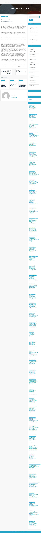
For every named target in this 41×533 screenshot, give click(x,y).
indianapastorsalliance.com (33, 380)
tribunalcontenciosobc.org (33, 285)
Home (33, 2)
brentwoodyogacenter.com (33, 448)
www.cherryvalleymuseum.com (33, 166)
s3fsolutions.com (31, 180)
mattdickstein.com (32, 410)
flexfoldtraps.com (31, 428)
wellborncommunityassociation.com (34, 157)
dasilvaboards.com (32, 287)
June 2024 (31, 72)
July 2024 (31, 70)
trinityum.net (31, 469)
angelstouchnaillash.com (32, 220)
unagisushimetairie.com (32, 138)
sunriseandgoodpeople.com (33, 354)
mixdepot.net (31, 459)
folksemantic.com (31, 200)
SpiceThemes (28, 531)
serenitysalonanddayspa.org (33, 114)
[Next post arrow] (25, 72)
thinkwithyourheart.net (32, 193)
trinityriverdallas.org (32, 248)
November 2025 (32, 56)
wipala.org (30, 259)
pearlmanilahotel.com (32, 145)
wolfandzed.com (31, 456)
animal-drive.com (31, 392)
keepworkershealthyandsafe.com (34, 135)
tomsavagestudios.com (32, 238)
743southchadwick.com (32, 183)
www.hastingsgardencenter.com (34, 466)
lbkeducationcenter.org (32, 247)
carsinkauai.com (31, 495)
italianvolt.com (31, 202)
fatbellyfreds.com (31, 475)
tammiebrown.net (31, 334)
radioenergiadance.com (32, 152)
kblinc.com (30, 209)
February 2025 (32, 64)
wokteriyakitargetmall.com (33, 230)
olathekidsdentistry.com (32, 214)
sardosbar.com (31, 201)
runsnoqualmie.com (32, 437)
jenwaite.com (31, 504)
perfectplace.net (31, 249)
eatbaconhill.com (31, 123)
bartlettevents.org (31, 163)
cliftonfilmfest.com (32, 190)
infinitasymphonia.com (32, 303)
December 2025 (32, 54)
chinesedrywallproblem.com (33, 355)
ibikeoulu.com (31, 318)
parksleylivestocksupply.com (33, 256)
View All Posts (13, 97)
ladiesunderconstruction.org (33, 170)
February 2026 (32, 51)
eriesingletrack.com (32, 210)
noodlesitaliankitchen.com (33, 136)
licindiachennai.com (32, 109)
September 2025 (32, 59)
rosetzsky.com (31, 308)
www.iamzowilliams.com (32, 465)
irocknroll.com (31, 195)
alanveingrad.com (31, 343)
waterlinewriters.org (32, 401)
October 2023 (32, 85)
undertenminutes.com (32, 117)
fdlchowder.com (31, 440)
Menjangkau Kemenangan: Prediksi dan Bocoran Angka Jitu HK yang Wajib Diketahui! (34, 40)
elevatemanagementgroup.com (33, 505)
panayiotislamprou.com (32, 154)
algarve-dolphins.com (32, 342)
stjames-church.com (32, 312)
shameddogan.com (32, 402)
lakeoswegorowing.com (32, 511)
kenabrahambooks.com (32, 297)
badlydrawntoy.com (32, 411)
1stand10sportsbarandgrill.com (33, 218)
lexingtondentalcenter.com (33, 231)
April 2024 (31, 75)
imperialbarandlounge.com (33, 191)
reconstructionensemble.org (33, 361)
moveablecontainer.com (32, 164)
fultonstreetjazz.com (32, 162)
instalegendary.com (32, 134)
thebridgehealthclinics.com (33, 400)
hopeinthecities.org (32, 265)
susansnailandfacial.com (32, 418)
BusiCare (24, 531)
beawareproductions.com (33, 316)
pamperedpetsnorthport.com (33, 211)
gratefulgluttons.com (32, 266)
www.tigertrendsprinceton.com (33, 420)
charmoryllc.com (31, 277)
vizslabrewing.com (32, 204)
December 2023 (32, 82)
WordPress (18, 531)
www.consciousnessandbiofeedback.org (35, 464)
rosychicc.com (31, 261)
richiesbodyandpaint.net (32, 108)
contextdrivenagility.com (32, 317)
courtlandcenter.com (32, 371)
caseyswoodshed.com (32, 382)
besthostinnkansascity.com (33, 523)
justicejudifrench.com (32, 322)
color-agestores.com (32, 258)
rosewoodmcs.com (32, 460)
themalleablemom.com (32, 324)
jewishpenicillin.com (32, 237)
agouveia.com (31, 513)
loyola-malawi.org (31, 260)
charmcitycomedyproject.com (33, 315)
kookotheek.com (31, 153)
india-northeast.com (32, 184)
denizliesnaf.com (31, 384)
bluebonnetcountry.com (32, 143)
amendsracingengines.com (33, 429)
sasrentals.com (6, 2)
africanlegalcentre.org (32, 304)
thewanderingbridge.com (32, 323)
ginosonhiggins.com (32, 344)
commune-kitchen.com (32, 298)
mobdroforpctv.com (32, 267)
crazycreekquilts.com (32, 294)
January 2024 (32, 80)
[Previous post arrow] (2, 72)
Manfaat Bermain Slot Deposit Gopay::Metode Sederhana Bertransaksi (4, 84)
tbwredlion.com (31, 485)
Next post (17, 70)
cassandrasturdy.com (32, 268)
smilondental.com (31, 222)
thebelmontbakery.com (32, 128)
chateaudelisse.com (32, 156)
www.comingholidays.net (33, 275)
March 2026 (31, 49)
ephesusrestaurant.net (32, 473)
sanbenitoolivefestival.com (33, 269)
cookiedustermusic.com (32, 360)
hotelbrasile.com (31, 161)
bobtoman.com (31, 147)
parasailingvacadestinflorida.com (34, 497)
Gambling (8, 19)
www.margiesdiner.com (32, 439)
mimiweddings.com (32, 522)
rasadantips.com (31, 119)
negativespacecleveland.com (33, 352)
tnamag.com (31, 393)
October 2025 (32, 57)
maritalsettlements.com (32, 346)
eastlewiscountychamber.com (33, 284)
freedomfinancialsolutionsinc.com (34, 427)
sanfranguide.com (31, 276)
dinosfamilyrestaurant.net (33, 173)
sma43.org (30, 446)
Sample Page (37, 2)
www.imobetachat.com (32, 409)
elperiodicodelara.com (32, 107)
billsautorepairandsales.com (33, 486)
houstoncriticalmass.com (32, 279)
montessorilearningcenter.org (33, 488)
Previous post (9, 70)
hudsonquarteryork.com (32, 477)
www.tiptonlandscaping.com (33, 449)
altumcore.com (31, 391)
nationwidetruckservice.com (33, 365)
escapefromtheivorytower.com (33, 182)
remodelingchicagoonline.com (33, 447)
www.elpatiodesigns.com (33, 476)
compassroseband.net (32, 390)
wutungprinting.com (32, 345)
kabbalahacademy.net (32, 221)
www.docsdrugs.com (32, 438)
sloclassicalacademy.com (33, 286)
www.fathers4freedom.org (33, 421)
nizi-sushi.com (31, 331)
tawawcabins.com (31, 199)
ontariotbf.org (31, 133)
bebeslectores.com (32, 171)
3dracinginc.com (31, 278)
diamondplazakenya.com (32, 484)
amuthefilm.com (31, 299)
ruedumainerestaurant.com (33, 307)
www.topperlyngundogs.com (33, 422)
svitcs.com (30, 388)
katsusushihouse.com (32, 305)
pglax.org (30, 351)
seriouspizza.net (31, 389)
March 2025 (31, 62)
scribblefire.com (31, 251)
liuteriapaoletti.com (32, 353)
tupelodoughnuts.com (32, 213)
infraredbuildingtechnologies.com (34, 174)
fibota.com (30, 478)
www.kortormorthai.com (32, 430)
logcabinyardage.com (32, 407)
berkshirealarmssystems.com (33, 203)
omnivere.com (31, 118)
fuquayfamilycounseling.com (33, 512)
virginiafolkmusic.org (32, 241)
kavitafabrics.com (31, 362)
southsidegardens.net (32, 468)
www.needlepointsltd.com (33, 441)
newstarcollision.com (32, 223)
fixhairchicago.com (32, 383)
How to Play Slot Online (20, 71)
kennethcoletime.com (32, 325)
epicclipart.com (31, 144)
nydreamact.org (31, 137)
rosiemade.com (31, 212)
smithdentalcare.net (32, 524)
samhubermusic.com (32, 526)
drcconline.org (31, 374)
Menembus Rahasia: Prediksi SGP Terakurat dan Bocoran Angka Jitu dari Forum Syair (22, 84)
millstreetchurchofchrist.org (33, 496)
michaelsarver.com (32, 227)
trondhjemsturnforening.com (33, 483)
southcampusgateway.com (33, 155)
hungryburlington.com (32, 326)
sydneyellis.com (31, 232)
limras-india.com (31, 106)
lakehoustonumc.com (32, 412)
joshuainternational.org (32, 417)
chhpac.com (31, 516)
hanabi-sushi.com (31, 455)
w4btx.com (30, 219)
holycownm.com (31, 364)
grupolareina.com (31, 165)
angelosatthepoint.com (32, 379)
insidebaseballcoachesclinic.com (34, 494)
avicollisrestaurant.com (32, 373)
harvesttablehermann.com (33, 175)
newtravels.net (31, 126)
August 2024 (32, 69)
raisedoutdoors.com (32, 192)
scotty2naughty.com (32, 313)
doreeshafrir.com (31, 314)
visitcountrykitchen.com (32, 341)
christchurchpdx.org (32, 296)
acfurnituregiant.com (32, 116)
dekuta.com (31, 457)
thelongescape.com (32, 336)
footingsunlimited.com (32, 436)
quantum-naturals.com (32, 487)
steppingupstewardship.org (33, 450)
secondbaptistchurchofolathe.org (34, 514)
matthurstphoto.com (32, 492)
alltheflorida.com (31, 493)
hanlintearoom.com (32, 502)
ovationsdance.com (32, 242)
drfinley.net (31, 507)
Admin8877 (4, 19)
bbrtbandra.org (31, 142)
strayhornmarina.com (32, 289)
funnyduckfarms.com (32, 503)
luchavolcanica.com (32, 363)
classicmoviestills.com (32, 270)
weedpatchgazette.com (32, 208)
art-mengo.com (31, 332)
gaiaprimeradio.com (32, 333)
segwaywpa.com (31, 398)
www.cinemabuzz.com (32, 458)
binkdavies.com (31, 295)
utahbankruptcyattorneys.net (33, 194)
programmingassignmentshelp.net (34, 124)
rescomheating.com (32, 521)
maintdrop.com (31, 146)
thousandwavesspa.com (32, 370)
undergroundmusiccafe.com (33, 525)
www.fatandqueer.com (32, 431)
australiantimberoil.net (32, 172)
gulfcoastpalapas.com (32, 399)
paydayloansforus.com (32, 127)
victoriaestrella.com (32, 369)
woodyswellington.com (32, 474)
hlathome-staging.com (32, 229)
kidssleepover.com (32, 125)
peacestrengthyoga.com (32, 426)
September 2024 (32, 67)
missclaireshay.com (32, 105)
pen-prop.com (31, 419)
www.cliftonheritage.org (32, 445)
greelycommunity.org (32, 306)
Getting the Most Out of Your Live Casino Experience (7, 72)
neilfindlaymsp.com (32, 372)
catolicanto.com (31, 246)
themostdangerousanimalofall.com (34, 280)
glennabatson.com (32, 288)
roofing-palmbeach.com (32, 185)
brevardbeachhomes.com (33, 181)
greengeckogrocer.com (32, 228)
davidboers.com (31, 408)
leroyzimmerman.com (32, 506)
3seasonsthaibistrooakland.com (33, 250)
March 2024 (31, 77)
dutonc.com (31, 335)
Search (31, 19)
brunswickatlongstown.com (33, 327)
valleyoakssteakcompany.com (33, 381)
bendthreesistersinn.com (32, 356)
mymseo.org (31, 515)
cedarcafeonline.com (32, 115)
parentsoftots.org (31, 403)
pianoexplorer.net (31, 467)
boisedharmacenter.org (32, 257)
